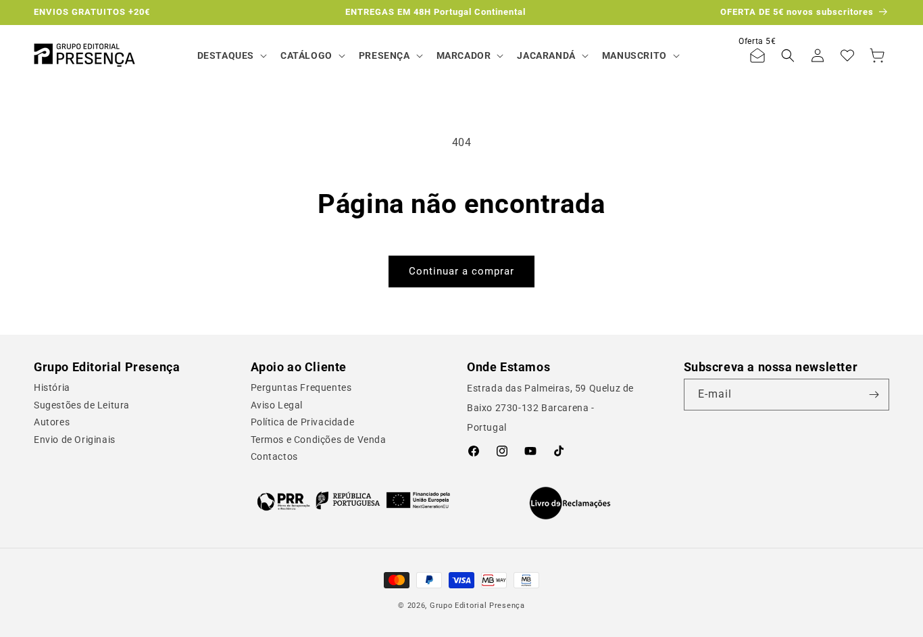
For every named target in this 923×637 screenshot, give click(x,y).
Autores (52, 422)
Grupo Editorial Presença (477, 605)
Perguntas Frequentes (301, 387)
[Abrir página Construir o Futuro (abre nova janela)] (354, 500)
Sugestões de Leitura (82, 405)
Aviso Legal (277, 405)
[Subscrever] (874, 394)
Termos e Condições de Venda (318, 439)
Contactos (274, 456)
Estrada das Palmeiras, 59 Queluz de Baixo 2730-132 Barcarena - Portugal (550, 408)
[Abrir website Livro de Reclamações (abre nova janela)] (570, 503)
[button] (230, 55)
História (52, 387)
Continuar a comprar (461, 271)
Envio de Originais (75, 439)
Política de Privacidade (303, 422)
